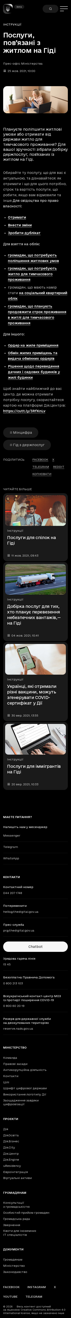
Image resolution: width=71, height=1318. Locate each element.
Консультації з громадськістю (16, 1204)
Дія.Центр (11, 1153)
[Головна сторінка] (9, 9)
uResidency (12, 1165)
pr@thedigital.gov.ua (18, 930)
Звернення (11, 1225)
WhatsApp (11, 858)
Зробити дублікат (24, 233)
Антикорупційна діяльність (25, 1070)
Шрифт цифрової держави (25, 1088)
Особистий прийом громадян (26, 1212)
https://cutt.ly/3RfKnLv (24, 411)
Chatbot (35, 946)
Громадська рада (16, 1218)
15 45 (7, 964)
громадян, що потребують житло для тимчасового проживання (32, 273)
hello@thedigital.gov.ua (20, 911)
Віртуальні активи (17, 1178)
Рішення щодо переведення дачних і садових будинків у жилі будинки (34, 371)
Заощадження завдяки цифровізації (21, 1102)
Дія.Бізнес (11, 1141)
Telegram (10, 847)
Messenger (11, 835)
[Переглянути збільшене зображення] (35, 99)
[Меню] (64, 9)
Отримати (17, 217)
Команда (10, 1057)
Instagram (36, 1287)
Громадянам (14, 1192)
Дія (5, 1129)
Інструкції (12, 24)
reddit (58, 466)
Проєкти (10, 1119)
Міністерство (15, 1047)
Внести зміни (20, 225)
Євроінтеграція (15, 1172)
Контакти (10, 1076)
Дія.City (9, 1147)
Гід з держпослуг (29, 445)
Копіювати (41, 474)
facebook (40, 459)
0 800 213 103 (13, 983)
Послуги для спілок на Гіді (31, 540)
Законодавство (15, 1272)
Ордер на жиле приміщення (33, 345)
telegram (40, 466)
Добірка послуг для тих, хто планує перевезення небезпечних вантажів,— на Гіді (34, 614)
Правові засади (15, 1064)
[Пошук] (50, 9)
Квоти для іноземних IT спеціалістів (19, 1232)
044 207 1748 (12, 893)
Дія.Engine (11, 1159)
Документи (13, 1249)
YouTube (10, 1296)
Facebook (11, 1287)
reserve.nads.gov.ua (18, 1028)
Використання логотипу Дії (24, 1094)
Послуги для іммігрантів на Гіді (34, 769)
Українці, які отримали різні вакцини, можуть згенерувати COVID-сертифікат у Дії (31, 694)
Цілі (6, 1082)
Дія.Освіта (11, 1135)
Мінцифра (22, 432)
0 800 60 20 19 (13, 1005)
